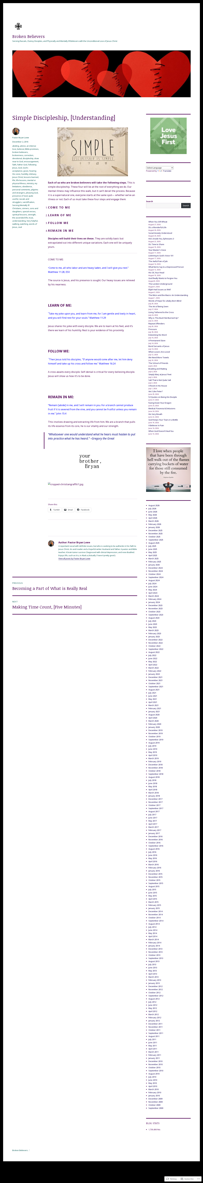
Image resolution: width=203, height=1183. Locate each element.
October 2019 (154, 736)
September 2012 (155, 995)
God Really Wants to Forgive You (162, 278)
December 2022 (155, 639)
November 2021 (155, 680)
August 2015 (153, 886)
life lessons (21, 180)
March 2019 (153, 758)
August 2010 (153, 1073)
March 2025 (153, 558)
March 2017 (153, 827)
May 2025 (152, 552)
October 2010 (154, 1067)
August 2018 (153, 777)
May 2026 (152, 514)
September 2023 (155, 614)
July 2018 (152, 780)
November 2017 (155, 802)
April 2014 (152, 936)
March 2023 (153, 630)
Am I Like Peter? (155, 391)
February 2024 (154, 599)
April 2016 (152, 861)
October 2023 (154, 611)
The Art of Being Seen (158, 306)
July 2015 (152, 889)
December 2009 (155, 1098)
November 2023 (155, 608)
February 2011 (154, 1055)
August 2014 (153, 923)
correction (28, 155)
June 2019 (152, 749)
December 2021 (155, 677)
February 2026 (154, 524)
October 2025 (154, 536)
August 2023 (153, 617)
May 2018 (152, 786)
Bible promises (31, 149)
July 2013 (152, 964)
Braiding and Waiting (157, 368)
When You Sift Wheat (157, 221)
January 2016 (154, 870)
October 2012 (154, 992)
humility (24, 174)
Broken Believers (28, 36)
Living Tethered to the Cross (161, 312)
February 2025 (154, 561)
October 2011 (154, 1030)
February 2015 (154, 905)
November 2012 (155, 989)
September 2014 (155, 920)
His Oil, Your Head (156, 272)
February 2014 (154, 942)
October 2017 (154, 805)
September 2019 (155, 739)
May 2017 (152, 820)
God (20, 167)
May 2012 (152, 1008)
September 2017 (155, 808)
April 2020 (152, 717)
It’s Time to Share (156, 244)
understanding (19, 220)
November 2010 (155, 1064)
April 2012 (152, 1011)
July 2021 (152, 692)
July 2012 (152, 1002)
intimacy (32, 174)
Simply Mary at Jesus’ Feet (159, 374)
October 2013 (154, 955)
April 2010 (152, 1086)
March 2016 (153, 864)
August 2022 (153, 652)
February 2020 (154, 724)
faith (14, 164)
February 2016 (154, 867)
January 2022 (154, 674)
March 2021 (153, 705)
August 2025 (153, 543)
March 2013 (153, 977)
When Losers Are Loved (159, 351)
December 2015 (155, 874)
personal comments (21, 189)
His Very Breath (155, 414)
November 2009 (155, 1101)
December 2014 (155, 911)
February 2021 (154, 708)
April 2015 (152, 899)
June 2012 (152, 1005)
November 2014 (155, 914)
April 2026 (152, 518)
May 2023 (152, 627)
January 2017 (154, 833)
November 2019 (155, 733)
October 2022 (154, 646)
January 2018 (154, 795)
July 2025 (152, 546)
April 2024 (152, 593)
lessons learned (31, 177)
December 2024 (155, 568)
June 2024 (152, 586)
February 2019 (154, 761)
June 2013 (152, 967)
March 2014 (153, 939)
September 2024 (155, 577)
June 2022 (152, 658)
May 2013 (152, 970)
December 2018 (155, 764)
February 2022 (154, 671)
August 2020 (153, 714)
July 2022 (152, 655)
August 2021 (153, 689)
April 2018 (152, 789)
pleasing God (32, 192)
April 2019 (152, 755)
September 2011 (155, 1033)
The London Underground (160, 284)
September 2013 (155, 958)
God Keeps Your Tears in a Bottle (163, 419)
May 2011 (152, 1045)
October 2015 (154, 880)
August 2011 (153, 1036)
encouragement (31, 161)
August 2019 (153, 742)
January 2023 (154, 636)
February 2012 (154, 1017)
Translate (167, 171)
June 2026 (152, 511)
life (13, 180)
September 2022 (155, 649)
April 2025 (152, 555)
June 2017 (152, 817)
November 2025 (155, 533)
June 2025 (152, 549)
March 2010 (153, 1089)
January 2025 (154, 564)
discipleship (28, 158)
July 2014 (152, 927)
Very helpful (32, 220)
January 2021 (154, 711)
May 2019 (152, 752)
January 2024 (154, 602)
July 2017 (152, 814)
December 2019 (155, 730)
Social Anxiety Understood (160, 233)
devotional (17, 158)
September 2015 (155, 883)
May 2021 (152, 699)
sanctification (28, 202)
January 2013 (154, 983)
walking (15, 224)
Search (149, 201)
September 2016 (155, 845)
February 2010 (154, 1092)
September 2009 (155, 1108)
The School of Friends (158, 363)
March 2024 (153, 596)
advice (23, 146)
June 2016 (152, 855)
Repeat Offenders (156, 323)
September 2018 (155, 774)
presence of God (20, 195)
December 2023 (155, 605)
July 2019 (152, 746)
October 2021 (154, 683)
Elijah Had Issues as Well (159, 289)
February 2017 (154, 830)
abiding (15, 146)
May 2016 (152, 858)
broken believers (20, 152)
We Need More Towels (158, 357)
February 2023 (154, 633)
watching (24, 224)
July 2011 (152, 1039)
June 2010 (152, 1080)
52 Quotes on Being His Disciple (162, 397)
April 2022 (152, 664)
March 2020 (153, 721)
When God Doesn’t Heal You (161, 431)
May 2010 (152, 1083)
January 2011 (154, 1058)
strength (32, 214)
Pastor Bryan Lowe (20, 137)
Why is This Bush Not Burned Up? (163, 318)
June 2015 (152, 892)
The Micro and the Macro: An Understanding (168, 295)
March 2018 (153, 792)
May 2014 (152, 933)
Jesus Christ (17, 177)
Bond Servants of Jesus (158, 346)
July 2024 (152, 583)
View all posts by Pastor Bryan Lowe (74, 558)
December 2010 (155, 1061)
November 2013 (155, 952)
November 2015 (155, 877)
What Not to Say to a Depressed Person (166, 267)
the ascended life (20, 217)
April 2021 (152, 702)
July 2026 (152, 508)
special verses (29, 211)
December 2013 (155, 948)
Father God (22, 164)
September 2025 (155, 539)
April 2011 (152, 1048)
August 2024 (153, 580)
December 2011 (155, 1023)
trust (31, 217)
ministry (30, 183)
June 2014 (152, 930)
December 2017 (155, 799)
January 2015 (154, 908)
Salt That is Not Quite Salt (159, 380)
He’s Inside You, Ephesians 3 (161, 238)
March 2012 (153, 1014)
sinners (25, 208)
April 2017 (152, 824)
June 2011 (152, 1042)
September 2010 (155, 1070)
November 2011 (155, 1027)
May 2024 (152, 589)
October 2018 (154, 770)
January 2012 (154, 1020)
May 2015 (152, 895)
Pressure (152, 329)
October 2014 (154, 917)
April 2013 (152, 973)
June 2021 (152, 696)
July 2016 (152, 852)
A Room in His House (157, 385)
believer (20, 149)
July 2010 (152, 1076)
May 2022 (152, 661)
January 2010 (154, 1095)
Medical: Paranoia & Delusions (161, 408)
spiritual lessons (19, 214)
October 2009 (154, 1105)
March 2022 (153, 667)
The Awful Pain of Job (158, 261)
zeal (20, 227)
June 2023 (152, 624)
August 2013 (153, 961)
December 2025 (155, 530)
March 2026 (153, 521)
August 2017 (153, 811)
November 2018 (155, 767)
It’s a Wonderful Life (157, 227)
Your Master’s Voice (157, 250)
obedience (27, 186)
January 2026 (154, 527)
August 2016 (153, 849)
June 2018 (152, 783)
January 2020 (154, 727)
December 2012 (155, 986)
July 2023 (152, 621)
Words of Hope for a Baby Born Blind (164, 300)
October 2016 (154, 842)
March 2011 (153, 1052)
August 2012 (153, 998)
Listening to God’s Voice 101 (160, 255)
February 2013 (154, 980)
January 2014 (154, 945)
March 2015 (153, 902)
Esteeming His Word (157, 335)
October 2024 (154, 574)
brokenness (17, 155)
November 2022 (155, 642)
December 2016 (155, 836)
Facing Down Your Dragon (159, 402)
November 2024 (155, 571)
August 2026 (153, 505)
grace (25, 171)
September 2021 (155, 686)
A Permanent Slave (156, 340)
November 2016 (155, 839)
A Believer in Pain (156, 425)
